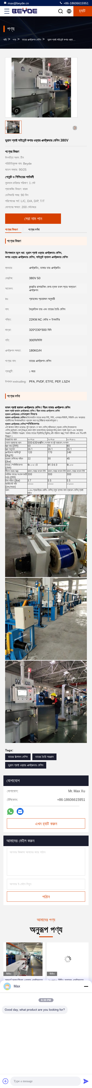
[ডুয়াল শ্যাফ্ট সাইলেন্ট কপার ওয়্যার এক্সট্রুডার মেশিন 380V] (41, 87)
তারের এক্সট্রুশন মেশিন (31, 39)
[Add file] (6, 1081)
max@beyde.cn (18, 3)
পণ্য (14, 39)
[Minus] (86, 986)
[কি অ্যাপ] (10, 811)
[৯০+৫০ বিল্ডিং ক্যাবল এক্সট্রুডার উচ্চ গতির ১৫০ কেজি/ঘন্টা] (24, 959)
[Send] (86, 1081)
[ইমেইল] (20, 811)
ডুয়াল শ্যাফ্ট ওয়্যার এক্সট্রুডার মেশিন (25, 765)
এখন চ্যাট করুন (46, 823)
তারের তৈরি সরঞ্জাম (44, 756)
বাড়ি (5, 39)
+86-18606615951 (76, 3)
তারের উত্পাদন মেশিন (18, 756)
